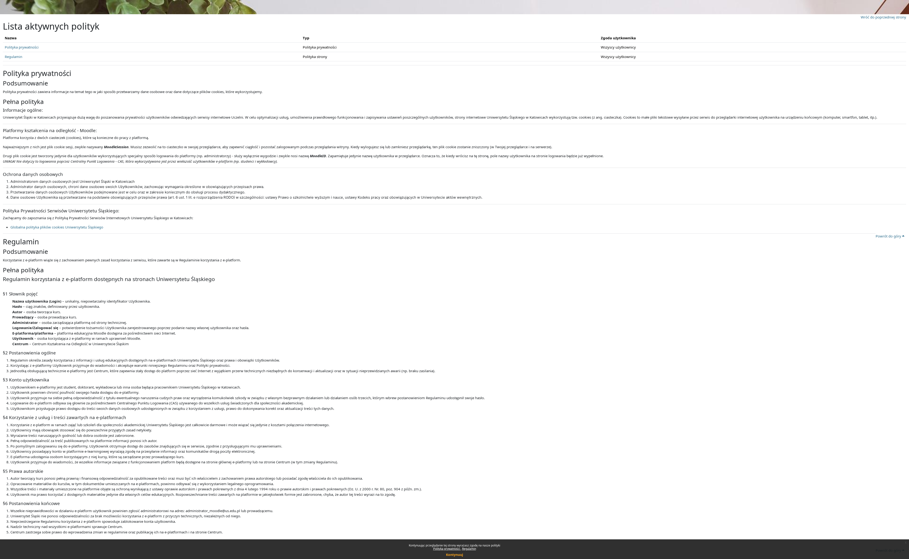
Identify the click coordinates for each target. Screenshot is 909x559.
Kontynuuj (454, 554)
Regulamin (469, 549)
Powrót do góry (889, 236)
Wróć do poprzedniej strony (883, 17)
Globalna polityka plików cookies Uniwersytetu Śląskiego (56, 227)
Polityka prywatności (447, 549)
